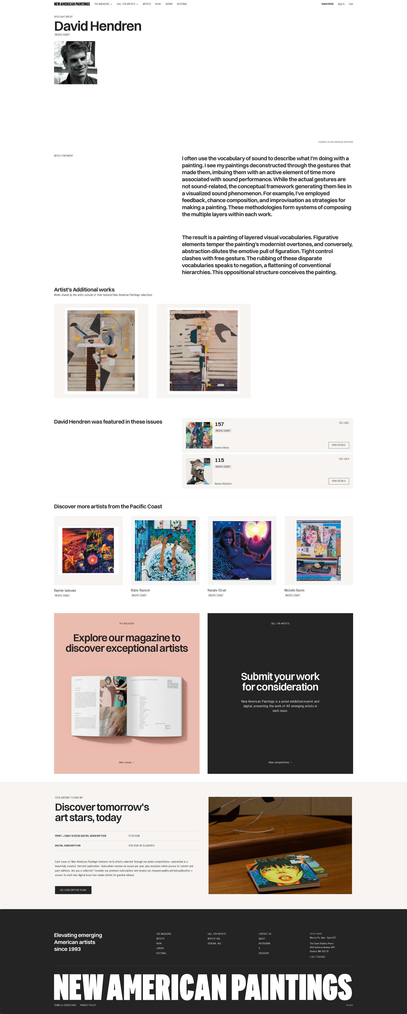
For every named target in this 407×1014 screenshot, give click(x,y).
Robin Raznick (140, 590)
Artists (160, 938)
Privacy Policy (88, 1005)
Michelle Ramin (295, 590)
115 (219, 459)
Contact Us (265, 934)
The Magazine (163, 934)
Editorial (161, 953)
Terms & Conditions (65, 1005)
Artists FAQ (214, 938)
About (262, 938)
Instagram (264, 943)
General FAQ (214, 943)
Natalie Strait (217, 590)
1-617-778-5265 (317, 957)
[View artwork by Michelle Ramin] (319, 550)
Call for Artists (217, 934)
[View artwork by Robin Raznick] (165, 550)
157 (219, 424)
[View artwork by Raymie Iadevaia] (88, 550)
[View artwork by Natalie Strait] (242, 550)
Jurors (160, 948)
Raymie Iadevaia (65, 590)
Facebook (264, 953)
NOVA (159, 943)
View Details (339, 445)
